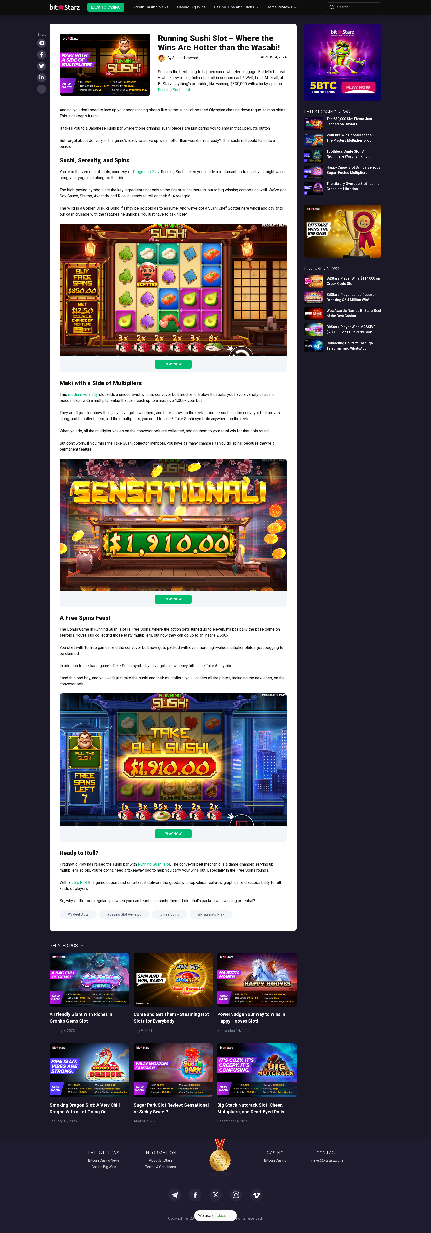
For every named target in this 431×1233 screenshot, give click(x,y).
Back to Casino (106, 7)
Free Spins (171, 914)
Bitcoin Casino (275, 1160)
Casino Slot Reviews (125, 914)
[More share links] (41, 89)
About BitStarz (160, 1160)
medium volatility (83, 394)
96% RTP (78, 882)
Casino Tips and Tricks (234, 7)
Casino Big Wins (191, 7)
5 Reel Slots (79, 914)
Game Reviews (279, 7)
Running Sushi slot (174, 89)
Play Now (173, 364)
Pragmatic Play (146, 171)
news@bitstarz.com (327, 1160)
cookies (219, 1215)
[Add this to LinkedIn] (41, 77)
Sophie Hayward (185, 58)
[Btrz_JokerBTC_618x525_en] (342, 100)
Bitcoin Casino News (150, 7)
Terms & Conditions (160, 1167)
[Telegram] (41, 43)
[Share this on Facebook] (41, 54)
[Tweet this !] (41, 66)
